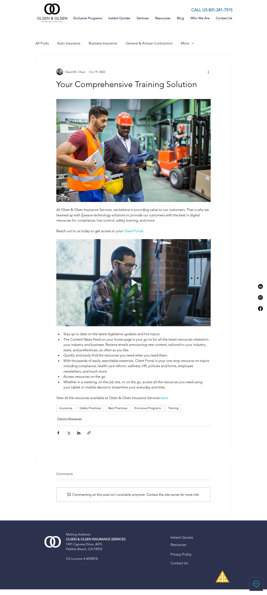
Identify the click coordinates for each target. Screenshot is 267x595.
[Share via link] (89, 433)
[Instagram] (260, 297)
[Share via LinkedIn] (79, 433)
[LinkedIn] (260, 286)
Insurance (65, 408)
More (185, 43)
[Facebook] (260, 308)
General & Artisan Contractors (149, 43)
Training (173, 408)
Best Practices (117, 408)
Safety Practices (90, 408)
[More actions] (208, 71)
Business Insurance (103, 43)
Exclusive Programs (148, 408)
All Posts (42, 43)
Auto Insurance (68, 43)
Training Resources (69, 418)
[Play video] (133, 282)
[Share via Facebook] (58, 433)
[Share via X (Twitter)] (69, 433)
